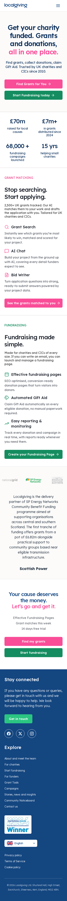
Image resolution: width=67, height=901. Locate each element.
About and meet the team (20, 758)
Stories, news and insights (20, 794)
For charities (12, 764)
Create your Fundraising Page (31, 454)
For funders (11, 776)
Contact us (11, 806)
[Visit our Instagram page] (32, 733)
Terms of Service (14, 861)
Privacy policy (13, 855)
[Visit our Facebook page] (8, 733)
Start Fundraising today (31, 95)
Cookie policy (12, 867)
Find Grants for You (31, 84)
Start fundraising (33, 653)
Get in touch (18, 719)
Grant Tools (11, 782)
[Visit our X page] (20, 733)
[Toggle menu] (58, 5)
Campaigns (11, 788)
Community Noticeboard (19, 800)
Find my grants (33, 641)
